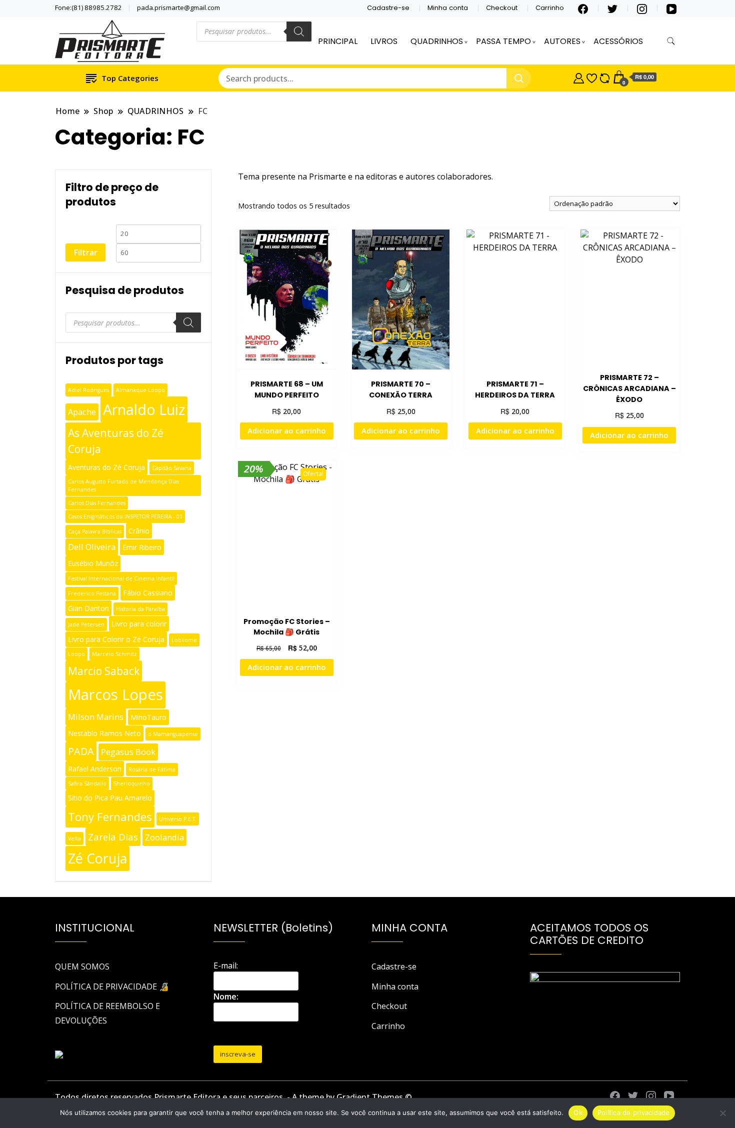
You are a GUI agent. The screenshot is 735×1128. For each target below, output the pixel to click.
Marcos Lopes (115, 694)
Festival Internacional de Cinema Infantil (121, 578)
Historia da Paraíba (140, 609)
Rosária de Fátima (152, 769)
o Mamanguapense (173, 734)
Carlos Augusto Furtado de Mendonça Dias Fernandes (123, 485)
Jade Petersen (86, 624)
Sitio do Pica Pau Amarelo (110, 797)
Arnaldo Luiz (144, 409)
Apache (82, 412)
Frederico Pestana (92, 593)
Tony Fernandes (110, 816)
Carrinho (550, 7)
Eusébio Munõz (93, 563)
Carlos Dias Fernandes (97, 503)
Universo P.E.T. (177, 819)
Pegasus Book (128, 752)
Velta (74, 838)
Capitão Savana (172, 468)
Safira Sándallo (87, 783)
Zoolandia (164, 837)
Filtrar (86, 252)
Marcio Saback (104, 671)
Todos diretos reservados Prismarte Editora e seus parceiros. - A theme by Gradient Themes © (233, 1097)
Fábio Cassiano (147, 593)
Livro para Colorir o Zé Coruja (116, 639)
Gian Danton (88, 608)
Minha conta (448, 7)
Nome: (226, 996)
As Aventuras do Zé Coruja (116, 441)
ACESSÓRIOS (618, 41)
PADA (81, 751)
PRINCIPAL (338, 41)
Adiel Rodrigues (88, 390)
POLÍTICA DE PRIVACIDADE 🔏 (112, 986)
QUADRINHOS (436, 41)
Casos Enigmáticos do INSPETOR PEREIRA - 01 (125, 516)
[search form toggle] (671, 41)
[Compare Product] (605, 77)
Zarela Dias (113, 836)
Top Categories (130, 78)
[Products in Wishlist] (591, 77)
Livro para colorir (139, 623)
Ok (578, 1112)
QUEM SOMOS (82, 966)
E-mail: (226, 965)
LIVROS (384, 41)
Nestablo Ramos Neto (104, 733)
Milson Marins (96, 716)
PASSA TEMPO (503, 41)
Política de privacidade (634, 1112)
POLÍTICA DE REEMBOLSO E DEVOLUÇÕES (107, 1013)
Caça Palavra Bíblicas (95, 531)
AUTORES (562, 41)
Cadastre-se (388, 7)
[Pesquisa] (299, 32)
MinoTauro (148, 717)
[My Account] (579, 77)
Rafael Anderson (95, 769)
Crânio (139, 531)
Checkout (502, 7)
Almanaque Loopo (140, 390)
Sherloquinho (132, 783)
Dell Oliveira (92, 546)
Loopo (76, 654)
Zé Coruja (97, 858)
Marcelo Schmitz (114, 654)
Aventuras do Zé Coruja (106, 467)
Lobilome (184, 640)
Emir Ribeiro (142, 547)
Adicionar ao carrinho (287, 431)
